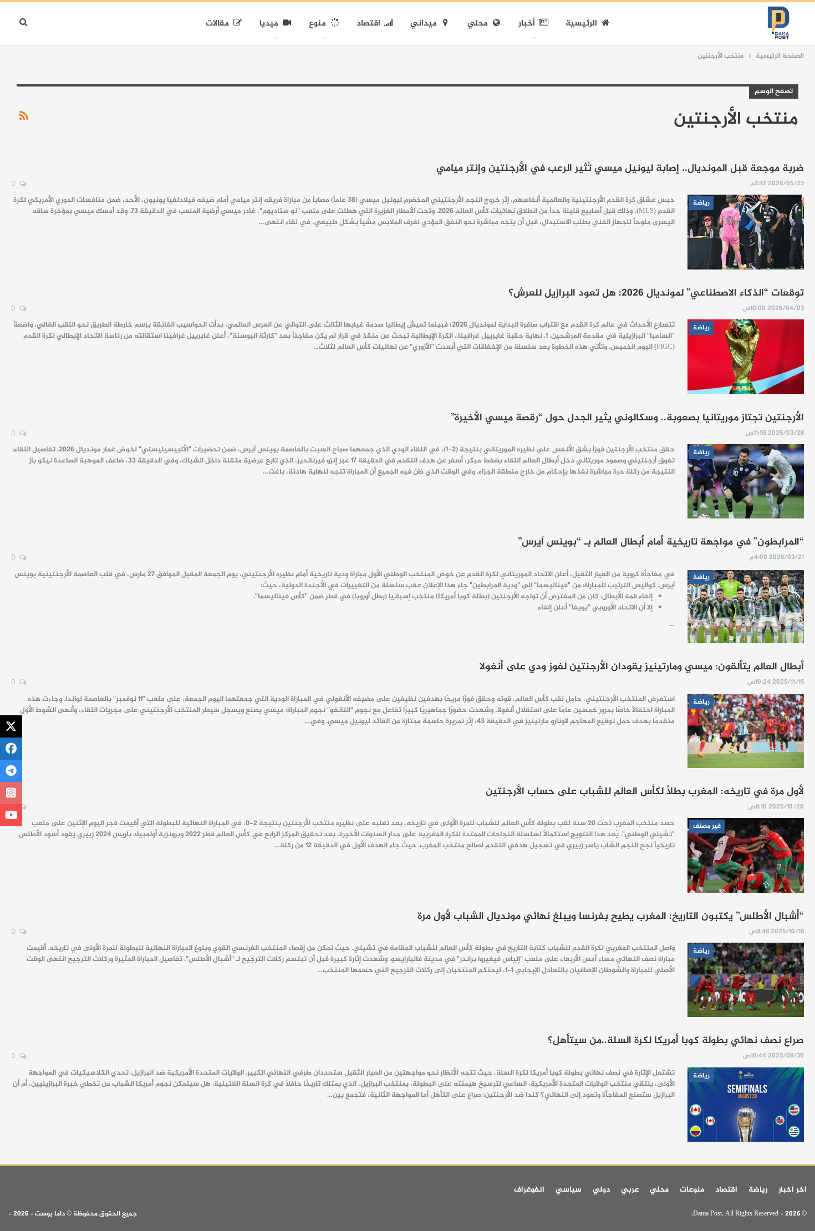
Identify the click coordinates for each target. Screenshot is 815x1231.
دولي (601, 1189)
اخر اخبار (792, 1189)
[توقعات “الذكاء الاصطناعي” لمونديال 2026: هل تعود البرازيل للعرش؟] (745, 356)
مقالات (217, 23)
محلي (477, 23)
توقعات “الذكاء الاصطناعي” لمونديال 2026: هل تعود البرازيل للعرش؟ (656, 293)
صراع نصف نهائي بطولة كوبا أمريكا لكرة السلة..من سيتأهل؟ (676, 1040)
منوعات (692, 1189)
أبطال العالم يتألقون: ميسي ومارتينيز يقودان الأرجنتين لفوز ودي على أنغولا (642, 667)
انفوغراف (529, 1189)
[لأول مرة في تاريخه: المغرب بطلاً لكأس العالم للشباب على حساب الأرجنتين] (745, 855)
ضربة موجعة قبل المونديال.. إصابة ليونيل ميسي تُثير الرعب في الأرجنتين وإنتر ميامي (620, 168)
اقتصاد (368, 23)
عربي (630, 1189)
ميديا (268, 23)
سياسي (569, 1189)
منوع (317, 23)
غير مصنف (707, 826)
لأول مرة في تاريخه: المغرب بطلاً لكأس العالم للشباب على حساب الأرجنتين (645, 792)
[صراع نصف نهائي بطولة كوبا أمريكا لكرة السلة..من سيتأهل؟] (745, 1104)
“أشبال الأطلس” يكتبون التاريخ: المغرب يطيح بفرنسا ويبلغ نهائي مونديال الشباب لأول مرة (610, 916)
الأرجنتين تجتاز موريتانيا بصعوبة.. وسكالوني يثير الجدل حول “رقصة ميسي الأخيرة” (627, 418)
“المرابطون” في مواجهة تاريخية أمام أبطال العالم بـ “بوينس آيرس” (661, 542)
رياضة (701, 202)
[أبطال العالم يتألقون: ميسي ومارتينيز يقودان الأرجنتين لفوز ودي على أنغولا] (745, 731)
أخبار (526, 23)
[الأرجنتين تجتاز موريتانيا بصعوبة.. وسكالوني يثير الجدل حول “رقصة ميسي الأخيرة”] (745, 481)
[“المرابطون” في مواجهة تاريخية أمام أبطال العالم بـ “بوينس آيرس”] (745, 606)
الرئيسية (581, 23)
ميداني (423, 23)
